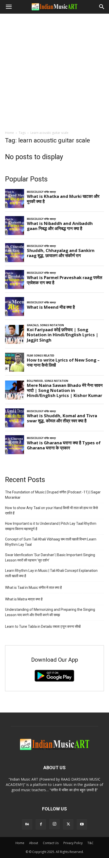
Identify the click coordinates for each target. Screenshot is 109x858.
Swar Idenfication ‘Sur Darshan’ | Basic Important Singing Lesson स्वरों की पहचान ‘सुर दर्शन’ (50, 557)
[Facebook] (41, 824)
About (33, 843)
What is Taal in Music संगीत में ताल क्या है (33, 587)
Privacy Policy (73, 843)
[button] (9, 7)
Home (9, 133)
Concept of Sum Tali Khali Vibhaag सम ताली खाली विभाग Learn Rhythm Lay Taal (50, 542)
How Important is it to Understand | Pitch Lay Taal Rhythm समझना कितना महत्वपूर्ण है (50, 526)
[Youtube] (82, 824)
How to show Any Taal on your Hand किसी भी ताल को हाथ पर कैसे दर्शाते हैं (51, 510)
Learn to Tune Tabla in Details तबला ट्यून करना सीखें (43, 626)
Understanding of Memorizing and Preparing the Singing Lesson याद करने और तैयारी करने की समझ (50, 612)
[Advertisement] (54, 70)
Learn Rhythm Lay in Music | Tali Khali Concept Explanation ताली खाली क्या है (51, 573)
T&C (90, 843)
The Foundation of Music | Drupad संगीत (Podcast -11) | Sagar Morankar (53, 494)
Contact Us (51, 843)
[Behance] (27, 824)
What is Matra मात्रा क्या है (24, 599)
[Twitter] (68, 824)
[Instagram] (54, 824)
